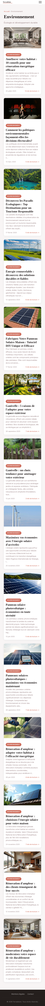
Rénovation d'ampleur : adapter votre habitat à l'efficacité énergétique (20, 752)
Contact (30, 994)
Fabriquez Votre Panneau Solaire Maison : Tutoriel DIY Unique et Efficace (21, 342)
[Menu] (40, 2)
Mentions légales (18, 994)
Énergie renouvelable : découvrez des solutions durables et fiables (20, 275)
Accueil (6, 11)
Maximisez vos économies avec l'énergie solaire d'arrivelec (21, 541)
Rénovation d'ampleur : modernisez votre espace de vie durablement (21, 954)
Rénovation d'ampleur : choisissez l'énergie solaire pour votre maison (22, 820)
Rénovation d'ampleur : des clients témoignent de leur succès (21, 887)
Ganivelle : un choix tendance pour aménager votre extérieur (21, 474)
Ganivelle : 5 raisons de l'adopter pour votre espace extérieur (20, 409)
